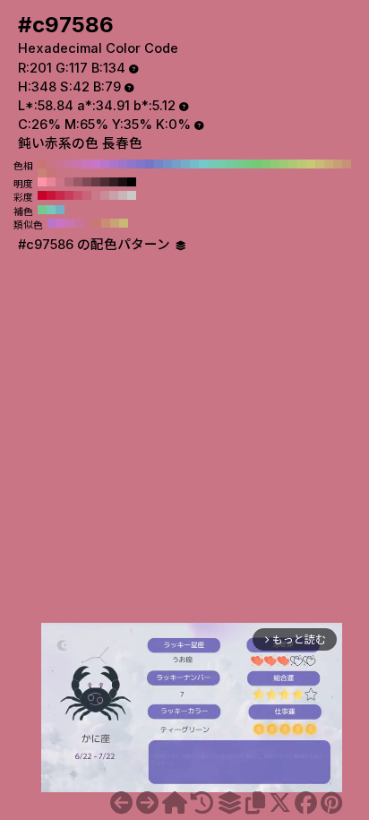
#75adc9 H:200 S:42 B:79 (185, 164)
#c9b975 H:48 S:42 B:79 (123, 223)
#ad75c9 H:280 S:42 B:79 (113, 164)
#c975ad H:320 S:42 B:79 (77, 164)
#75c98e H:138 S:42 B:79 (42, 209)
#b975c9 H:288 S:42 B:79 (51, 223)
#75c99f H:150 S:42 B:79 (230, 164)
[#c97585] (121, 803)
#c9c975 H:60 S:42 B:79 (310, 164)
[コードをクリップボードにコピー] (255, 803)
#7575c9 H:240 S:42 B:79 (149, 164)
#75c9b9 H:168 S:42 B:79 (51, 209)
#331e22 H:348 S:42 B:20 (113, 181)
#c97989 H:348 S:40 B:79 (95, 195)
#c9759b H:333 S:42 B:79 (78, 223)
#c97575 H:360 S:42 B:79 (42, 164)
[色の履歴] (202, 803)
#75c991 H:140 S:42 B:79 (239, 164)
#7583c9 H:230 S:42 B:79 (158, 164)
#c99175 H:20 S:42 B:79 (346, 164)
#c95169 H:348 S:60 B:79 (77, 195)
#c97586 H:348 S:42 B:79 (87, 223)
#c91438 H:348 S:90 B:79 (51, 195)
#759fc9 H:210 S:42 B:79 (176, 164)
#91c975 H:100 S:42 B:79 (274, 164)
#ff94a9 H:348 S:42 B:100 (42, 181)
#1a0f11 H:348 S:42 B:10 (122, 181)
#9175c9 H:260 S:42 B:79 (131, 164)
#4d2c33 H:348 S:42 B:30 (104, 181)
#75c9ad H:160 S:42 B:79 (221, 164)
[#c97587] (147, 803)
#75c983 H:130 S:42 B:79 (248, 164)
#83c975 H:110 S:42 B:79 (266, 164)
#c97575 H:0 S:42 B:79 (51, 172)
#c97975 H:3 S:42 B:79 (96, 223)
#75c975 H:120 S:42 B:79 (257, 164)
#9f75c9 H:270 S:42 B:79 (122, 164)
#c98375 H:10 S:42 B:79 (42, 172)
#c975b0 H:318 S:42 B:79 (69, 223)
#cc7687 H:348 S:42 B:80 (60, 181)
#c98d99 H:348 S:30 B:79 (104, 195)
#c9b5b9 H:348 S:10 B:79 (122, 195)
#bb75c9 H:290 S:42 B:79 (104, 164)
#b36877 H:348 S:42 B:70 (68, 181)
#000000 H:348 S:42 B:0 (131, 181)
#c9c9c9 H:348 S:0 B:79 (131, 195)
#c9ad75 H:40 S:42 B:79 (328, 164)
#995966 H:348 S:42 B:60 (77, 181)
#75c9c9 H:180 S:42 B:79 (203, 164)
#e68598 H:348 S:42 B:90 (51, 181)
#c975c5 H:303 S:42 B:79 (60, 223)
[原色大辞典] (174, 803)
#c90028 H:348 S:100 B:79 (42, 195)
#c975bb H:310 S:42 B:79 (86, 164)
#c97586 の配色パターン (96, 245)
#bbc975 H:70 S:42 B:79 (301, 164)
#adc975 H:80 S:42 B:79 (292, 164)
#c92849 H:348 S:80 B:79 (60, 195)
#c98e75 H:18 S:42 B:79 (105, 223)
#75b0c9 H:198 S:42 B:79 (60, 209)
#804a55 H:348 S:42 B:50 (86, 181)
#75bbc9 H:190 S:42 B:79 (194, 164)
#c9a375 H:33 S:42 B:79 (114, 223)
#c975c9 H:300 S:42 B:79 (95, 164)
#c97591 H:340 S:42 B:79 (60, 164)
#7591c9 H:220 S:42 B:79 (167, 164)
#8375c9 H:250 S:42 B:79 (140, 164)
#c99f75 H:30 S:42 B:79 (337, 164)
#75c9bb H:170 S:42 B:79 (212, 164)
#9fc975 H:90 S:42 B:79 (283, 164)
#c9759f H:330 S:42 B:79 (68, 164)
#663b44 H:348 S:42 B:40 (95, 181)
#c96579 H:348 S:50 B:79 (86, 195)
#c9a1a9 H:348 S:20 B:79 (113, 195)
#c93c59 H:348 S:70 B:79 (68, 195)
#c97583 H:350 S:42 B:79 (51, 164)
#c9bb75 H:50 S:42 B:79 (319, 164)
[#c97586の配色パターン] (229, 803)
